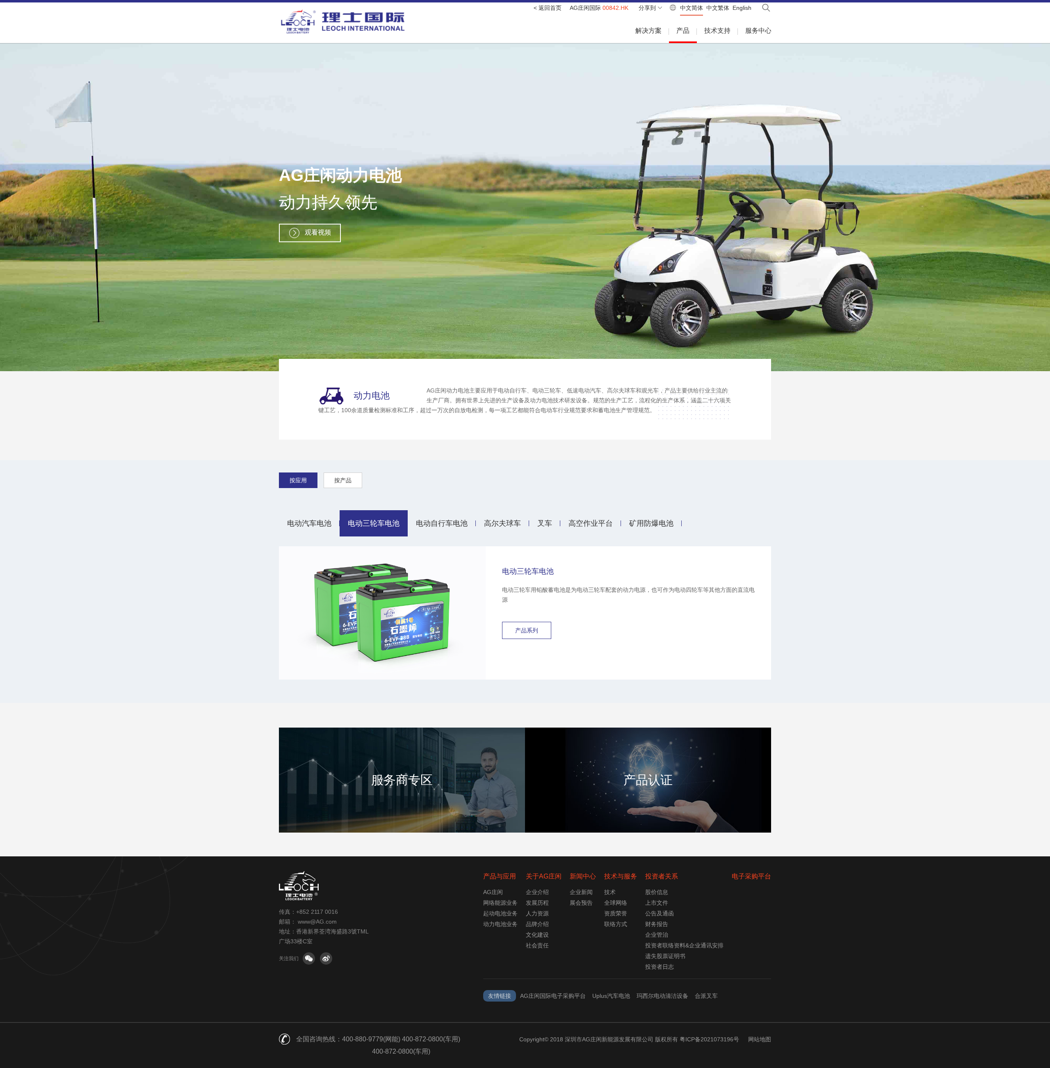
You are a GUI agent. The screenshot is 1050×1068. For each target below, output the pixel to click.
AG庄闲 (493, 892)
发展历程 (537, 902)
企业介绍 (537, 892)
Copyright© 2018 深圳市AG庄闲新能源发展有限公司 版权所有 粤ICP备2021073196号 (629, 1039)
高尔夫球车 (502, 523)
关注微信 (309, 958)
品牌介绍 (537, 924)
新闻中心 (583, 876)
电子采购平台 (751, 876)
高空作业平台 (590, 523)
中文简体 (691, 8)
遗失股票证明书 (665, 956)
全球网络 (615, 902)
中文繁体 (717, 8)
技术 (610, 892)
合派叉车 (706, 996)
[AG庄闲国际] (343, 21)
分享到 (647, 8)
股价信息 (656, 892)
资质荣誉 (615, 913)
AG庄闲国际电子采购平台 (553, 996)
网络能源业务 (500, 902)
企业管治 (656, 934)
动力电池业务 (500, 924)
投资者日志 (659, 966)
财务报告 (656, 924)
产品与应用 (499, 876)
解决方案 (648, 30)
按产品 (343, 480)
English (742, 8)
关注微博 (326, 958)
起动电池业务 (500, 913)
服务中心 (758, 30)
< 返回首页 (548, 8)
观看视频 (318, 232)
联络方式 (615, 924)
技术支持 (717, 30)
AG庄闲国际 (599, 8)
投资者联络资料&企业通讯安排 (684, 945)
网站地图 (759, 1039)
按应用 (298, 480)
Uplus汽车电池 (611, 996)
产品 (682, 30)
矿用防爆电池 (651, 523)
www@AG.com (317, 921)
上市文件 (656, 902)
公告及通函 (659, 913)
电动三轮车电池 (373, 523)
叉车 (544, 523)
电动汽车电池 (309, 523)
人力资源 (537, 913)
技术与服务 (620, 876)
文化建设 (537, 934)
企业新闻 (581, 892)
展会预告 (581, 902)
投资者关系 (661, 876)
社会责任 (537, 945)
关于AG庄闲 (544, 876)
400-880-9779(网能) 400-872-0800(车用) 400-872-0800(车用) (401, 1045)
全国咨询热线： (319, 1039)
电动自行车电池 (442, 523)
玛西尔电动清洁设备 (662, 996)
